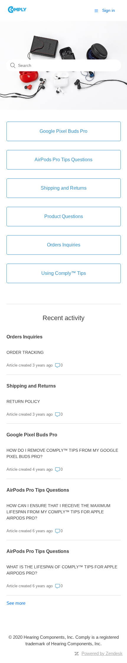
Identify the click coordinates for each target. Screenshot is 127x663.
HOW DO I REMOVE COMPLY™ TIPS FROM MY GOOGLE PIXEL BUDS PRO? (62, 453)
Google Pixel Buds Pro (31, 434)
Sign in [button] (108, 10)
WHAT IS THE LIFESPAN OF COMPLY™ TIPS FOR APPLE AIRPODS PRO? (61, 569)
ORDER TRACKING (25, 352)
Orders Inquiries (24, 336)
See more (15, 603)
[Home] (17, 13)
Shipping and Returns (31, 385)
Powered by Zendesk (102, 653)
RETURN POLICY (23, 401)
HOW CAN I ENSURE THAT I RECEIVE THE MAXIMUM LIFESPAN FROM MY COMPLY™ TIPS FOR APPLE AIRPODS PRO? (58, 511)
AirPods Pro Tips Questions (37, 490)
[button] (96, 11)
